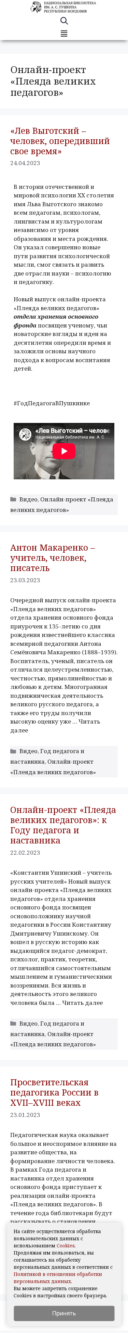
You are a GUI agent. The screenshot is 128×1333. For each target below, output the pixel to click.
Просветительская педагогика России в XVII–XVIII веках (54, 1092)
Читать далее (82, 1003)
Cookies (66, 1245)
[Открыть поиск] (64, 21)
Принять (64, 1313)
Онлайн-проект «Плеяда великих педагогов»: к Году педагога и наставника (63, 825)
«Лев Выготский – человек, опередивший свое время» (60, 141)
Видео (28, 499)
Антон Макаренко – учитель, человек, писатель (52, 557)
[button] (64, 33)
